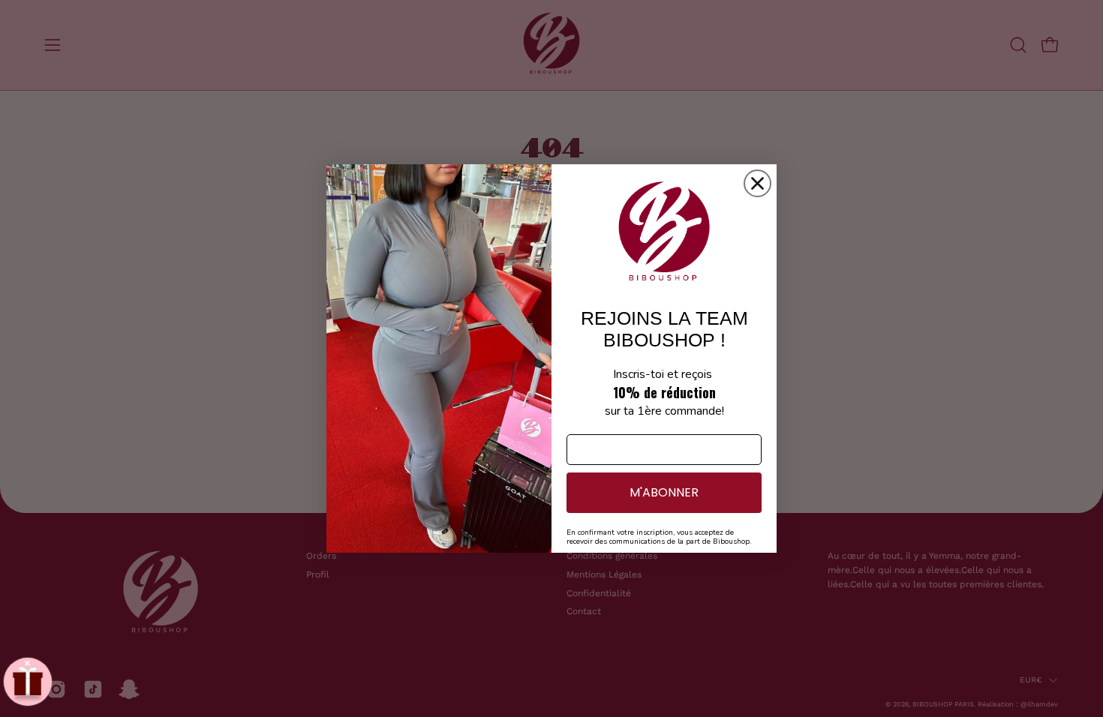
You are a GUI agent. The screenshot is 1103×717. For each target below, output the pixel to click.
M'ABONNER (664, 492)
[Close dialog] (757, 183)
